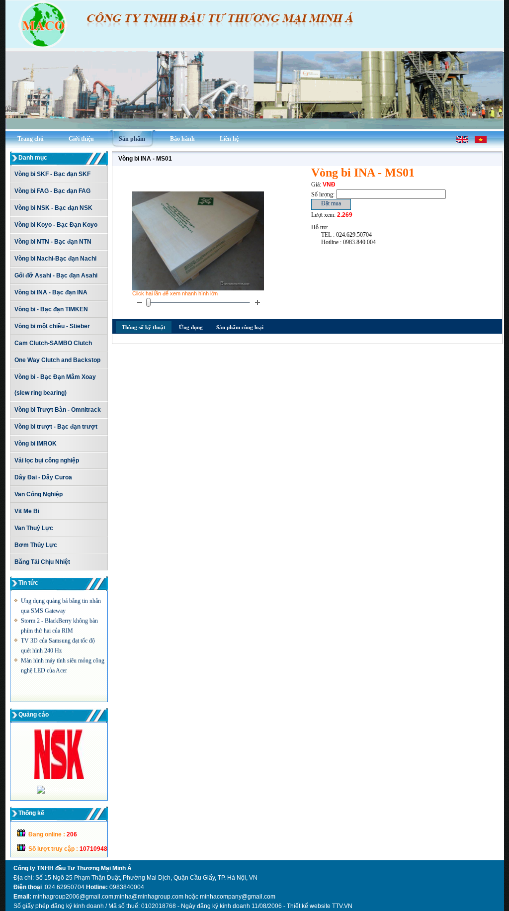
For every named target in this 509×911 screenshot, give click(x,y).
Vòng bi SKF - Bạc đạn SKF (52, 174)
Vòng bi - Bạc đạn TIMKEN (51, 309)
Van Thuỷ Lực (33, 528)
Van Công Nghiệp (38, 494)
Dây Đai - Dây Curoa (43, 477)
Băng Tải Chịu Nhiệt (42, 561)
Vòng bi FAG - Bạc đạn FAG (52, 190)
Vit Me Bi (26, 511)
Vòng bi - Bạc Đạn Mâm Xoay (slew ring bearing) (55, 384)
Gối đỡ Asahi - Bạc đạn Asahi (55, 275)
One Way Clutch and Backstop (57, 360)
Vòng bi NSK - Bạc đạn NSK (53, 207)
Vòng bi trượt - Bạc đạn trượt (55, 426)
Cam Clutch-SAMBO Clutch (53, 343)
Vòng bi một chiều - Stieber (52, 326)
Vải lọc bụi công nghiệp (46, 460)
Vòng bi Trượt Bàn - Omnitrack (57, 409)
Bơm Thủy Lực (35, 545)
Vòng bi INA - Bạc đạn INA (50, 292)
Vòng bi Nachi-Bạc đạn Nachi (55, 258)
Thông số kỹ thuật (144, 327)
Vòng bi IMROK (35, 443)
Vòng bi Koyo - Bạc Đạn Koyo (55, 224)
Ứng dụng (191, 327)
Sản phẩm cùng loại (239, 327)
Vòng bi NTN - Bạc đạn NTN (52, 241)
